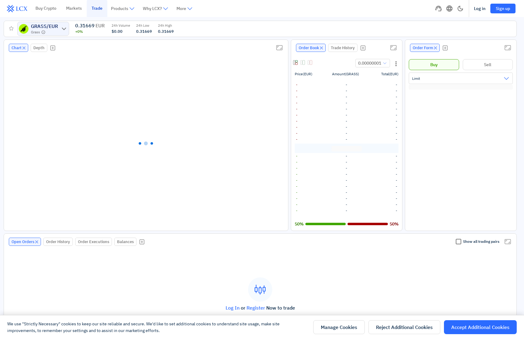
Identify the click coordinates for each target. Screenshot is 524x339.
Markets (74, 8)
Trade (97, 8)
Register (256, 308)
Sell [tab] (487, 64)
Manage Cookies (339, 327)
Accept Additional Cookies (480, 327)
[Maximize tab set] (279, 47)
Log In (233, 308)
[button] (296, 63)
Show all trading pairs (481, 241)
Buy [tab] (434, 64)
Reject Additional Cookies (404, 327)
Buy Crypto (45, 8)
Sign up (503, 8)
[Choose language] (449, 8)
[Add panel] (52, 48)
